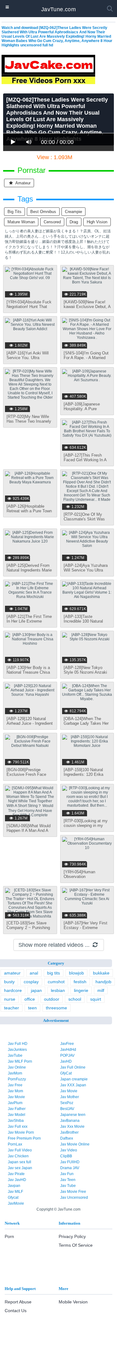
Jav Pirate (16, 1174)
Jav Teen (68, 1180)
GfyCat (66, 1073)
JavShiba (16, 1120)
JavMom (15, 1073)
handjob (103, 981)
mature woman (21, 222)
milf (100, 990)
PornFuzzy (17, 1079)
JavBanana (70, 1120)
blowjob (76, 972)
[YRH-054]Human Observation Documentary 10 (79, 877)
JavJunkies (17, 1049)
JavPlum (15, 1103)
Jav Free (15, 1085)
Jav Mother (69, 1097)
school (74, 999)
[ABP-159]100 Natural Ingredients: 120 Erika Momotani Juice (83, 774)
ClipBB (66, 1156)
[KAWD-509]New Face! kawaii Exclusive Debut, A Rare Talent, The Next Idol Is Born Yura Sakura (87, 309)
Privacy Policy (72, 1236)
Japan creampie (74, 1079)
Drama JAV (69, 1168)
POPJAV (67, 1055)
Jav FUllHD (70, 1162)
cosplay (31, 981)
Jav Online (17, 1067)
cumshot (56, 981)
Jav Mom (15, 1091)
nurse (9, 999)
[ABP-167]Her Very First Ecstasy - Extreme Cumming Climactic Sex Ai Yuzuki (85, 930)
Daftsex (66, 1138)
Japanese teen (72, 1114)
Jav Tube (68, 1185)
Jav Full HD (17, 1043)
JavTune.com (58, 9)
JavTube (15, 1055)
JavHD (66, 1061)
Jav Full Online (72, 1067)
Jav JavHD (17, 1180)
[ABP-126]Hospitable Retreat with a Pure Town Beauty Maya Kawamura (29, 511)
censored (52, 222)
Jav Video (68, 1150)
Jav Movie (68, 1091)
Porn (9, 1236)
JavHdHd (68, 1049)
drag (74, 222)
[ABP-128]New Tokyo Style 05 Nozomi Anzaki (85, 670)
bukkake (101, 972)
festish (80, 981)
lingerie (81, 990)
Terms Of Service (76, 1245)
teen (32, 1007)
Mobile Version (73, 1301)
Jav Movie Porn (21, 1132)
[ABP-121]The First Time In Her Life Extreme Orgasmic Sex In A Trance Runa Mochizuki (29, 623)
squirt (95, 999)
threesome (56, 1007)
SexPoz (66, 1103)
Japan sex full (19, 1162)
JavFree (67, 1043)
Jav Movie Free (73, 1191)
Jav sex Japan (20, 1168)
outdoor (51, 999)
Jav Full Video (20, 1150)
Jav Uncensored (74, 1197)
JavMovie (16, 1203)
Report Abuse (18, 1301)
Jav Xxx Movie (72, 1126)
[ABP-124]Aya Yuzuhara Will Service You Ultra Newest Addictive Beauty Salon (86, 572)
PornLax (15, 1144)
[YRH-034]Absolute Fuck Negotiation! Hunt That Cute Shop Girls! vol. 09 (29, 307)
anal (34, 972)
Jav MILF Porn (20, 1061)
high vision (97, 222)
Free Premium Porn (24, 1138)
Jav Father (17, 1109)
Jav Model (16, 1114)
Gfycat (13, 1197)
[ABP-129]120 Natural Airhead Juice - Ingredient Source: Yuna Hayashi (30, 723)
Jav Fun (67, 1174)
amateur (22, 183)
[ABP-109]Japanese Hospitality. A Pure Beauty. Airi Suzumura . (85, 409)
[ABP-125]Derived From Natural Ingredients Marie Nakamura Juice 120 (29, 570)
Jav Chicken (18, 1156)
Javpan (14, 1185)
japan (36, 990)
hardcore (13, 990)
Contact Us (16, 1310)
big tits (14, 211)
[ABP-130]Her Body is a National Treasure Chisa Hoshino (28, 672)
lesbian (58, 990)
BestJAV (67, 1109)
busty (9, 981)
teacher (11, 1007)
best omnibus (43, 211)
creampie (73, 211)
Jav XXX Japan (73, 1085)
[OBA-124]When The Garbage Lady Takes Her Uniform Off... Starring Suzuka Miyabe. (86, 725)
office (29, 999)
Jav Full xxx (17, 1126)
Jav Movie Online (75, 1144)
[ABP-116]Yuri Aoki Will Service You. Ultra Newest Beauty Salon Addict (28, 360)
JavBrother (69, 1132)
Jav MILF (15, 1191)
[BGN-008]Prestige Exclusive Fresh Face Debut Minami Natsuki (26, 774)
